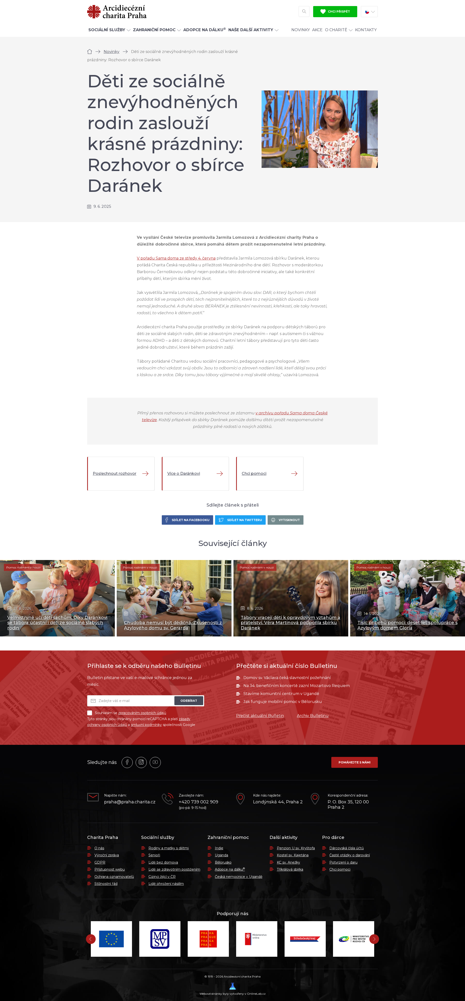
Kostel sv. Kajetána (293, 855)
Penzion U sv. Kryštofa (296, 848)
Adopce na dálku (230, 869)
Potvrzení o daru (343, 862)
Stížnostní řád (105, 883)
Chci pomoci (339, 869)
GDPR (99, 862)
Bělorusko (223, 862)
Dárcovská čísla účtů (346, 848)
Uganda (221, 855)
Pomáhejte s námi (355, 762)
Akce (317, 30)
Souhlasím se (130, 713)
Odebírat (188, 700)
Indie (219, 848)
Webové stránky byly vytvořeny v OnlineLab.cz (233, 993)
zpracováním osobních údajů (142, 713)
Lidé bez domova (163, 862)
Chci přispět (338, 11)
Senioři (154, 855)
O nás (99, 848)
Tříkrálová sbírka (290, 869)
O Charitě (336, 30)
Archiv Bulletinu (313, 715)
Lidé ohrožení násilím (166, 883)
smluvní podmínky (146, 725)
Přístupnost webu (109, 869)
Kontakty (366, 30)
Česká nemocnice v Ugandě (238, 876)
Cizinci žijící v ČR (162, 876)
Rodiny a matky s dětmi (168, 848)
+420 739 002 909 (198, 802)
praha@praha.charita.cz (129, 802)
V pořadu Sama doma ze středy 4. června (176, 258)
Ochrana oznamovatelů (114, 876)
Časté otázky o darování (349, 855)
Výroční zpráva (106, 855)
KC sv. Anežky (288, 862)
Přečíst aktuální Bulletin (260, 715)
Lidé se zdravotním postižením (174, 869)
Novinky (300, 30)
